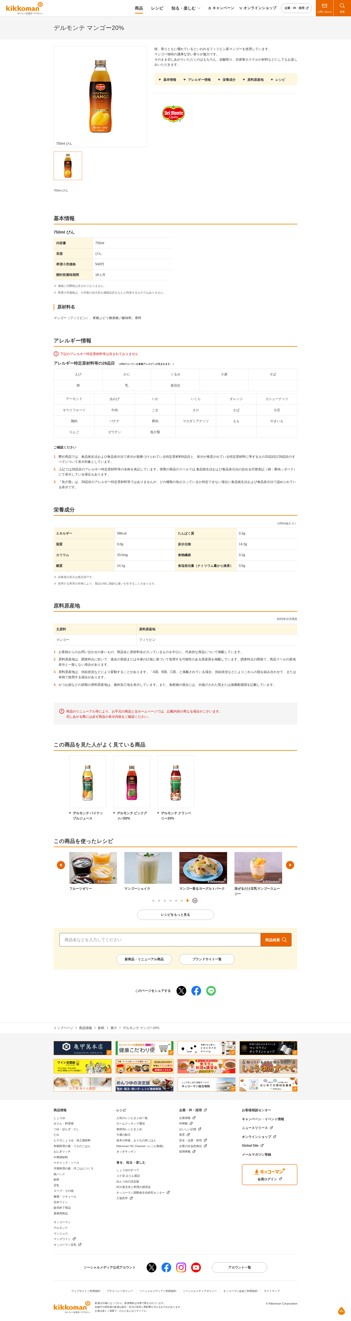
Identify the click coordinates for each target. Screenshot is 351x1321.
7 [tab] (187, 901)
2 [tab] (159, 901)
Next (290, 865)
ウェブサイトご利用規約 (85, 1291)
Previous (61, 865)
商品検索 (272, 940)
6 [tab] (182, 901)
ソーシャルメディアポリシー (200, 1291)
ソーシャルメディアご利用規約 (157, 1291)
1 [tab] (153, 901)
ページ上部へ (341, 1311)
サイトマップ (272, 1291)
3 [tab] (165, 901)
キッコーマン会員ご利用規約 (240, 1291)
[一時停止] (194, 900)
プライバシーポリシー (120, 1291)
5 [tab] (176, 901)
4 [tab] (170, 901)
